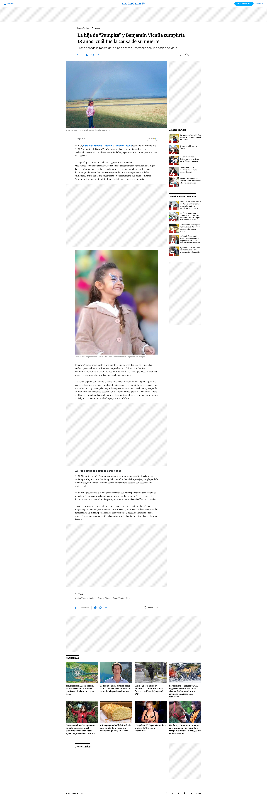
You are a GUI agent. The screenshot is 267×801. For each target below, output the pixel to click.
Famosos (96, 28)
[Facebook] (178, 793)
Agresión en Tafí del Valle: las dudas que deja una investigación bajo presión (190, 250)
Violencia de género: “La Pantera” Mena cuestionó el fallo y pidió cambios (190, 181)
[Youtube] (191, 793)
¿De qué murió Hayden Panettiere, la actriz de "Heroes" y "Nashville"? (150, 728)
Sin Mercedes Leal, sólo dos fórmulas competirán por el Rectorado (190, 137)
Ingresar (260, 3)
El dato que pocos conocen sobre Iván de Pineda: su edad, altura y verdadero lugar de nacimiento (115, 688)
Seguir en (151, 138)
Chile (128, 598)
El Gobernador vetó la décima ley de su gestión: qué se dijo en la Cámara (189, 159)
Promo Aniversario (243, 3)
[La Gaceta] (133, 3)
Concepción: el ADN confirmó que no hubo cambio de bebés (188, 170)
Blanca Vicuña (118, 598)
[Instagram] (166, 793)
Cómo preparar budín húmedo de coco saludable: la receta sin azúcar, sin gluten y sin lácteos (115, 728)
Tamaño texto (84, 608)
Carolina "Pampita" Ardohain (85, 598)
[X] (173, 793)
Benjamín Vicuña (104, 598)
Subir (199, 793)
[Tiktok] (184, 793)
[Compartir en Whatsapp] (92, 55)
